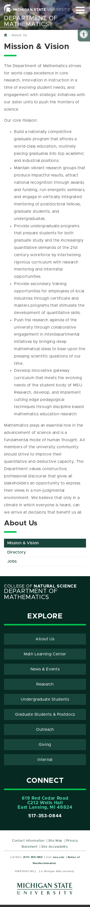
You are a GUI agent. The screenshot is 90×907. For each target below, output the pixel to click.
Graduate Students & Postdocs (45, 714)
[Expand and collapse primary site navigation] (80, 10)
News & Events (45, 669)
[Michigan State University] (45, 890)
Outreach (45, 730)
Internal (45, 760)
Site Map (55, 840)
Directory (16, 552)
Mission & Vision (23, 543)
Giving (45, 745)
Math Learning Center (45, 654)
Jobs (12, 561)
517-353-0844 (45, 816)
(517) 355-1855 (33, 857)
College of (40, 586)
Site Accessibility (54, 846)
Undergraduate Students (45, 699)
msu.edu (58, 857)
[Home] (5, 35)
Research (45, 684)
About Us (45, 639)
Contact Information (28, 840)
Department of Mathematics (31, 21)
